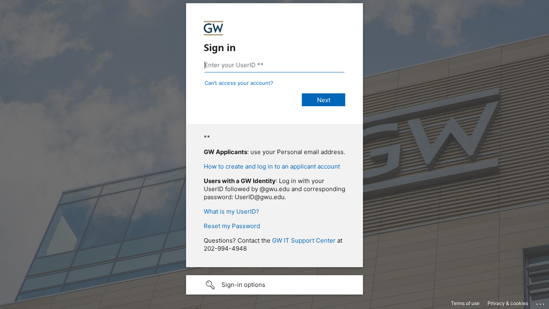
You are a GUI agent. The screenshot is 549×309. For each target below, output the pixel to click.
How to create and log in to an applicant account (272, 166)
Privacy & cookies (508, 303)
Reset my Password (232, 226)
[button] (274, 285)
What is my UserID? (231, 211)
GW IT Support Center (304, 240)
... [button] (541, 302)
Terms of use (465, 303)
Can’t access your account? (239, 83)
